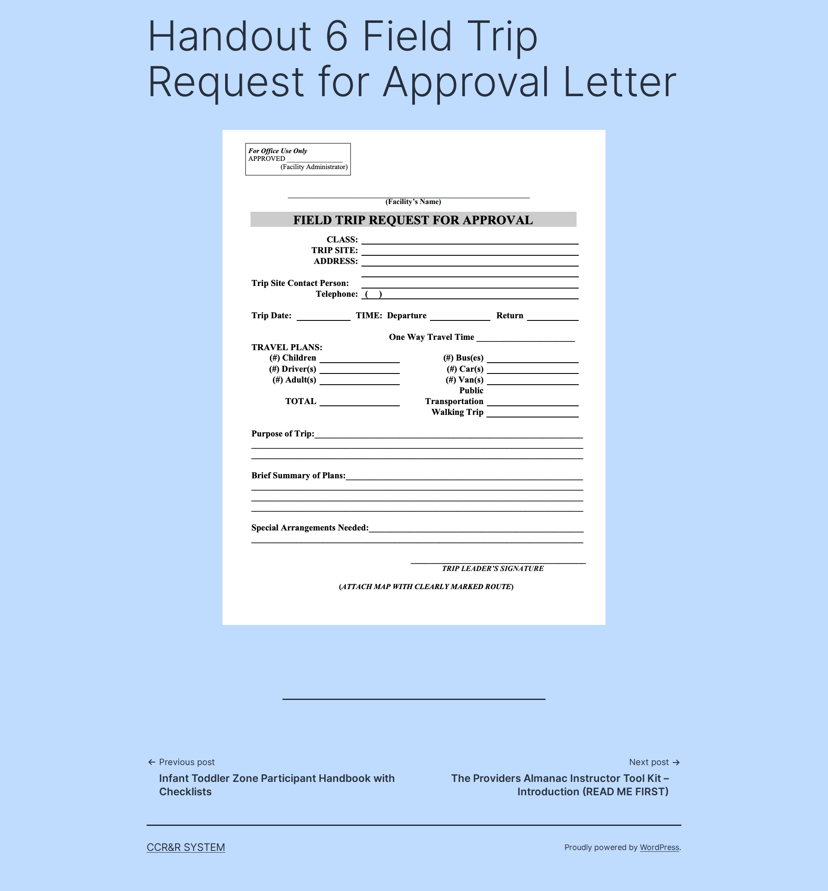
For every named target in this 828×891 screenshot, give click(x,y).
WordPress (659, 847)
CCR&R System (186, 847)
